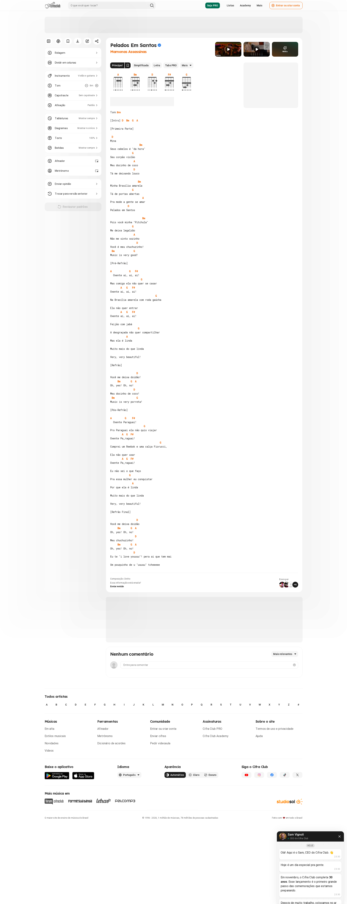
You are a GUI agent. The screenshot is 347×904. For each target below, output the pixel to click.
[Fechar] (339, 836)
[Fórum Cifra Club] (54, 801)
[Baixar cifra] (78, 41)
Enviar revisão (117, 586)
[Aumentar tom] (97, 85)
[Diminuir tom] (86, 85)
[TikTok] (285, 775)
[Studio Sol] (290, 801)
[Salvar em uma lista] (68, 41)
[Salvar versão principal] (128, 65)
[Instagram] (259, 775)
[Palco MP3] (125, 801)
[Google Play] (57, 775)
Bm (119, 112)
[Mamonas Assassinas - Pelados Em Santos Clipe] (228, 49)
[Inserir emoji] (294, 665)
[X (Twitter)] (297, 775)
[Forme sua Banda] (80, 801)
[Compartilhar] (97, 41)
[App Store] (83, 775)
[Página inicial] (53, 5)
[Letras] (103, 801)
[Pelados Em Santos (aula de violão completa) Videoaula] (257, 49)
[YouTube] (246, 775)
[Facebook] (272, 775)
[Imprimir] (58, 41)
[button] (228, 49)
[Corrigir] (87, 41)
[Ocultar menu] (49, 41)
